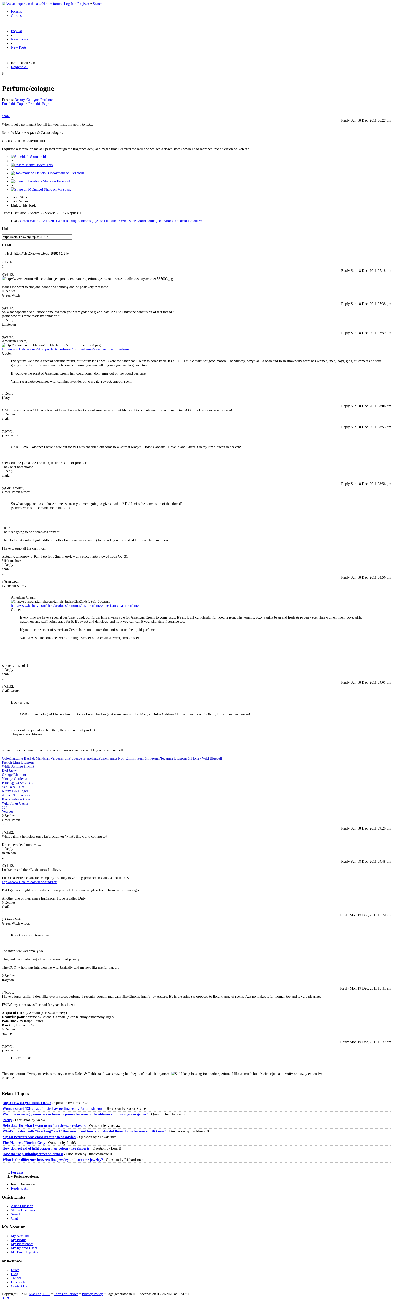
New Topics (19, 39)
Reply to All (19, 67)
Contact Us (19, 1286)
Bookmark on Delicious (66, 173)
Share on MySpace (57, 189)
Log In (69, 4)
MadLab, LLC (39, 1294)
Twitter (16, 1278)
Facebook (18, 1282)
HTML (7, 245)
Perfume (46, 100)
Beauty (20, 100)
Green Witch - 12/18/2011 (111, 221)
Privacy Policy (92, 1294)
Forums (16, 11)
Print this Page (38, 104)
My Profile (18, 1240)
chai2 (6, 116)
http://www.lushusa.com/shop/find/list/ (29, 882)
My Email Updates (24, 1252)
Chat (14, 1218)
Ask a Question (22, 1206)
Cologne (32, 100)
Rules (15, 1270)
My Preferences (22, 1244)
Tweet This (44, 165)
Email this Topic (13, 104)
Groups (16, 15)
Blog (14, 1274)
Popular (16, 31)
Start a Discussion (24, 1210)
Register (83, 4)
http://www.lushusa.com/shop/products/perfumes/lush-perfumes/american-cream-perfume (65, 349)
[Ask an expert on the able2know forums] (32, 4)
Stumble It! (37, 157)
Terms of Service (66, 1294)
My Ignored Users (24, 1248)
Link (5, 228)
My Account (20, 1236)
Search (98, 4)
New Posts (18, 47)
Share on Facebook (56, 181)
